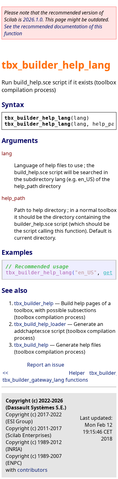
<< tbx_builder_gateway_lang (33, 376)
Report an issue (45, 364)
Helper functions (76, 376)
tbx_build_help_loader (40, 324)
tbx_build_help (31, 344)
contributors (32, 469)
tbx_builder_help (33, 303)
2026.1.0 (32, 19)
